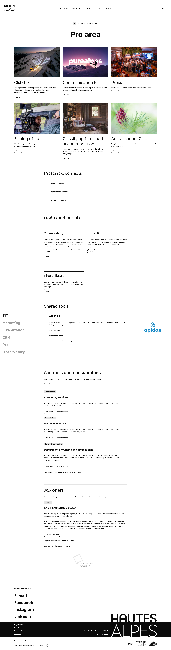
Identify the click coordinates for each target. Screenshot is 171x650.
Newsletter (18, 628)
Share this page (85, 566)
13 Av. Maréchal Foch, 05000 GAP (96, 631)
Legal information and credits (24, 645)
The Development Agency (86, 23)
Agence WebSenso (47, 645)
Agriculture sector (59, 192)
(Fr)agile (89, 9)
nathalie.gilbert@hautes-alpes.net (63, 341)
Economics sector (59, 200)
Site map (40, 645)
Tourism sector (58, 183)
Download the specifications (57, 412)
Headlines (64, 9)
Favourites (77, 9)
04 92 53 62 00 (102, 634)
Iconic (108, 9)
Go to (18, 97)
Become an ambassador (23, 641)
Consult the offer (52, 535)
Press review (19, 631)
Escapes (99, 9)
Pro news (17, 634)
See (47, 385)
